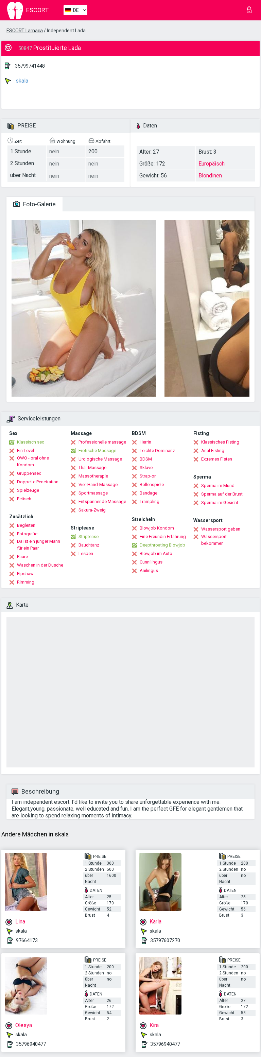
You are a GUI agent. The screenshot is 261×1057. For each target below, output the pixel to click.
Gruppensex (29, 473)
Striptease (89, 536)
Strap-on (148, 476)
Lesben (86, 553)
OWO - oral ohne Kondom (33, 461)
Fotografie (27, 533)
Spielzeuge (28, 490)
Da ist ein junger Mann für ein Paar (38, 545)
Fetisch (24, 498)
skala (21, 80)
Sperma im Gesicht (219, 502)
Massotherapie (93, 476)
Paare (22, 556)
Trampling (149, 501)
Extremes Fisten (216, 459)
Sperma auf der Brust (222, 494)
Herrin (145, 442)
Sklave (146, 467)
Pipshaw (25, 573)
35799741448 (30, 66)
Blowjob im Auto (156, 553)
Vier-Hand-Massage (98, 484)
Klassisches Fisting (220, 442)
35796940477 (31, 1044)
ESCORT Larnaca (24, 30)
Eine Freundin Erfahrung (163, 536)
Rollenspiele (152, 484)
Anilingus (149, 570)
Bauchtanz (89, 545)
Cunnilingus (151, 562)
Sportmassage (93, 493)
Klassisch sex (30, 442)
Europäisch (211, 163)
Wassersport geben (220, 529)
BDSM (146, 459)
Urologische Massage (100, 459)
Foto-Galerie (39, 204)
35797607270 (165, 940)
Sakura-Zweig (92, 510)
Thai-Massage (92, 467)
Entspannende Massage (102, 501)
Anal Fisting (212, 450)
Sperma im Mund (217, 485)
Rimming (25, 582)
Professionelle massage (102, 442)
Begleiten (26, 525)
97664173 (27, 940)
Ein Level (25, 450)
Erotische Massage (97, 450)
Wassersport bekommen (214, 540)
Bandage (148, 493)
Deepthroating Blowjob (162, 545)
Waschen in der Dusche (40, 565)
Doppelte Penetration (37, 481)
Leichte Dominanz (157, 450)
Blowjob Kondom (157, 528)
